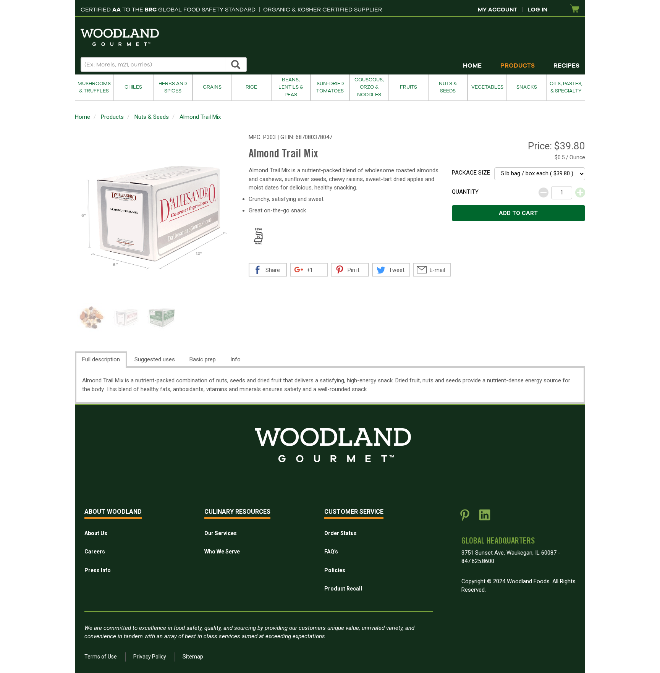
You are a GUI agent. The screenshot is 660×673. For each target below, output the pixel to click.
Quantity (465, 191)
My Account (497, 9)
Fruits (408, 87)
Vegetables (487, 87)
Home (472, 65)
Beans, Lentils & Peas (290, 87)
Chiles (133, 87)
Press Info (97, 570)
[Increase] (580, 192)
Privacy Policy (149, 657)
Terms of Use (100, 657)
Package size (471, 172)
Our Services (220, 533)
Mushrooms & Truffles (94, 87)
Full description (101, 359)
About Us (95, 533)
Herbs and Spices (173, 87)
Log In (537, 9)
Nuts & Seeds (448, 87)
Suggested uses (154, 359)
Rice (251, 87)
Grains (212, 87)
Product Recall (343, 589)
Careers (94, 551)
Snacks (526, 87)
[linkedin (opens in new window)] (484, 518)
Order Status (340, 533)
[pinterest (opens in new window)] (464, 518)
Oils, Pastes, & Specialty (566, 87)
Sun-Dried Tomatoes (330, 87)
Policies (334, 570)
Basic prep (202, 359)
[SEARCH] (236, 64)
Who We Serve (222, 551)
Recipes (566, 65)
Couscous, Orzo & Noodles (369, 87)
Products (517, 65)
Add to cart (518, 213)
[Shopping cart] (574, 9)
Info (235, 359)
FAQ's (331, 551)
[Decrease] (543, 192)
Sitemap (193, 657)
